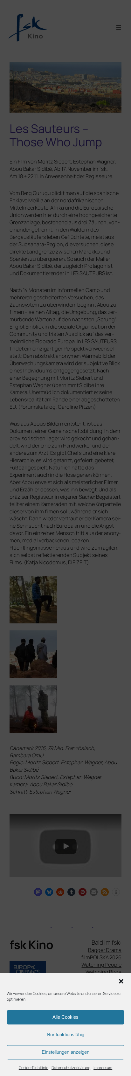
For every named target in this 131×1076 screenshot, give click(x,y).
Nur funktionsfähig (65, 1034)
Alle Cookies (65, 1017)
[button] (121, 981)
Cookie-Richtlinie (33, 1067)
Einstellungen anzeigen (65, 1052)
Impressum (102, 1067)
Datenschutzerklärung (71, 1067)
